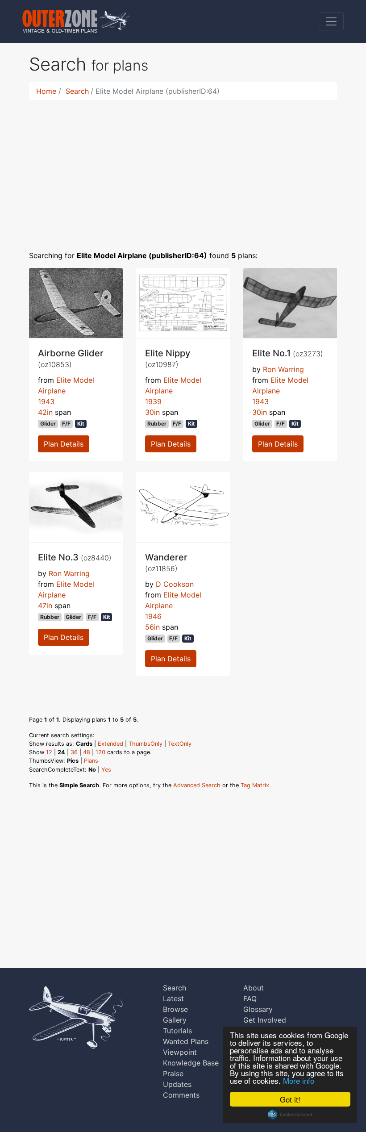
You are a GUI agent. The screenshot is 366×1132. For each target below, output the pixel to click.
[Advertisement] (183, 169)
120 (100, 752)
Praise (173, 1073)
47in (45, 605)
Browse (175, 1009)
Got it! (290, 1099)
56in (152, 626)
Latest (173, 998)
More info (298, 1080)
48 (86, 752)
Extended (110, 743)
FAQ (250, 998)
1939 (153, 401)
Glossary (258, 1009)
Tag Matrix (255, 785)
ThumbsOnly (145, 743)
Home (46, 91)
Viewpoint (180, 1052)
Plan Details (63, 443)
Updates (177, 1084)
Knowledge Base (191, 1062)
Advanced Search (196, 785)
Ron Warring (283, 369)
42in (45, 412)
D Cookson (175, 584)
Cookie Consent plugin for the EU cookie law (290, 1114)
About (253, 987)
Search (77, 91)
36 (74, 752)
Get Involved (264, 1019)
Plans (91, 760)
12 (49, 752)
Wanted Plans (185, 1041)
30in (152, 412)
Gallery (175, 1019)
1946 (153, 616)
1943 (46, 401)
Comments (181, 1094)
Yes (106, 769)
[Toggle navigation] (331, 21)
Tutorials (177, 1030)
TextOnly (179, 743)
